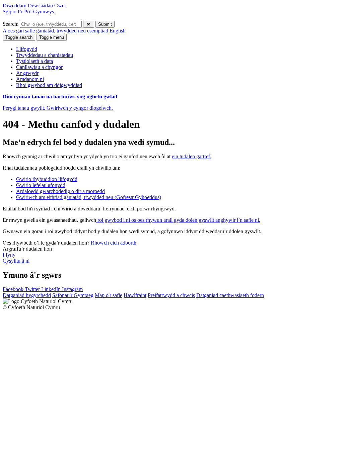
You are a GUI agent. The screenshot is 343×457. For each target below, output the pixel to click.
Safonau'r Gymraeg (72, 295)
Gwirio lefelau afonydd (40, 185)
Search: (11, 24)
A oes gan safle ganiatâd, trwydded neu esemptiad (55, 30)
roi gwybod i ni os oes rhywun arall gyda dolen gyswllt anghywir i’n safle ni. (178, 220)
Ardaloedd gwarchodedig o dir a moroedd (60, 191)
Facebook (14, 289)
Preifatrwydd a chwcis (171, 295)
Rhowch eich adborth (113, 243)
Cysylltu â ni (16, 261)
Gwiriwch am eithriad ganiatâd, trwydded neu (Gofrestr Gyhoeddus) (88, 197)
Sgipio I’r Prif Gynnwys (28, 11)
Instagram (72, 289)
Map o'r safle (108, 295)
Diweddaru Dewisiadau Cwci (34, 5)
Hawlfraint (135, 295)
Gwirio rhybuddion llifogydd (46, 179)
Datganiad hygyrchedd (27, 295)
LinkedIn (51, 289)
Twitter (33, 289)
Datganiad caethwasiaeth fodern (230, 295)
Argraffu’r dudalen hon (27, 249)
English (118, 30)
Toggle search (18, 37)
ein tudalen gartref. (191, 156)
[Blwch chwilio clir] (88, 24)
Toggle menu (51, 37)
